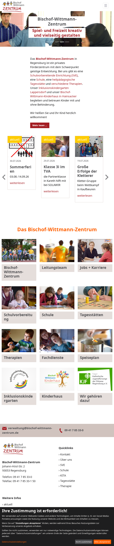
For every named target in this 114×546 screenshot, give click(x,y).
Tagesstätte (67, 481)
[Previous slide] (4, 177)
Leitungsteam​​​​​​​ (54, 267)
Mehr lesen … (39, 125)
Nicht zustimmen (84, 541)
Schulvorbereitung (18, 317)
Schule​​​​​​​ (48, 314)
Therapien (13, 357)
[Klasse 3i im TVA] (55, 155)
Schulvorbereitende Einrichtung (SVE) (54, 75)
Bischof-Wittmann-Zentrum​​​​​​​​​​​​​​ (13, 272)
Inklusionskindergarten (18, 398)
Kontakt (65, 454)
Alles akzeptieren (102, 541)
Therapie (65, 486)
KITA (63, 475)
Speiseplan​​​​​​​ (89, 357)
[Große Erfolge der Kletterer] (89, 155)
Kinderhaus (52, 396)
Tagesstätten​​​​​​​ (91, 314)
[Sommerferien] (22, 155)
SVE (62, 465)
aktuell (8, 504)
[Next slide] (106, 177)
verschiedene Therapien (66, 84)
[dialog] (57, 526)
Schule (40, 79)
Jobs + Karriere (93, 267)
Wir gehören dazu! (91, 398)
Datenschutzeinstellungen (14, 541)
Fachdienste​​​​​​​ (52, 357)
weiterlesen (17, 183)
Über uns (66, 460)
